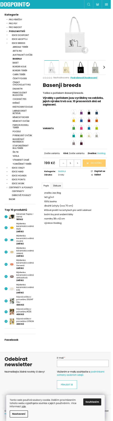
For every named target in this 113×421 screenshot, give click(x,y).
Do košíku (96, 162)
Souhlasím (92, 402)
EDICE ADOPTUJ (20, 39)
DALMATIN (18, 88)
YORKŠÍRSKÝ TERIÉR (22, 163)
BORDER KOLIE (19, 66)
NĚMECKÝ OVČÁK (21, 121)
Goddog (101, 153)
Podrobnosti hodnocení (83, 77)
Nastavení (18, 414)
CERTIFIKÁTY (18, 191)
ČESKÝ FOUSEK (20, 78)
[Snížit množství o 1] (63, 163)
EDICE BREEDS (18, 43)
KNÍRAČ (16, 102)
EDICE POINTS (18, 179)
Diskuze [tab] (57, 185)
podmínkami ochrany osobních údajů (80, 373)
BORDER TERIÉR (20, 70)
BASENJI (17, 58)
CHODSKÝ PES (19, 99)
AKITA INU (17, 50)
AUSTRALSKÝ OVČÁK (23, 54)
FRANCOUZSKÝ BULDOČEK (20, 94)
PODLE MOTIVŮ (17, 31)
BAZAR (12, 199)
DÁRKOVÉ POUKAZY (21, 195)
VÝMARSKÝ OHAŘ (21, 159)
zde (24, 406)
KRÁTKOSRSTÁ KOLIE (23, 106)
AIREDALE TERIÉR (20, 46)
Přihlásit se (67, 384)
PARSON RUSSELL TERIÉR (21, 126)
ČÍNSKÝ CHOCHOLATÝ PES (22, 83)
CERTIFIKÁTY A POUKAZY (21, 187)
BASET (16, 62)
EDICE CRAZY (18, 167)
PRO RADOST (15, 27)
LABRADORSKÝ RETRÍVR (19, 112)
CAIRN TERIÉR (19, 74)
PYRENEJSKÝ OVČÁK (22, 135)
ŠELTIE (16, 151)
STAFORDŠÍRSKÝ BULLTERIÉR (20, 147)
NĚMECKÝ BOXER (21, 117)
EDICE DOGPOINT (20, 35)
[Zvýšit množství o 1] (77, 163)
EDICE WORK (18, 183)
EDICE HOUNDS (19, 175)
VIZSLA (16, 155)
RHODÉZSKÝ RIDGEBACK (18, 140)
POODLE (17, 131)
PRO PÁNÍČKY (15, 19)
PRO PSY (13, 23)
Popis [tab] (46, 185)
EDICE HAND (18, 171)
